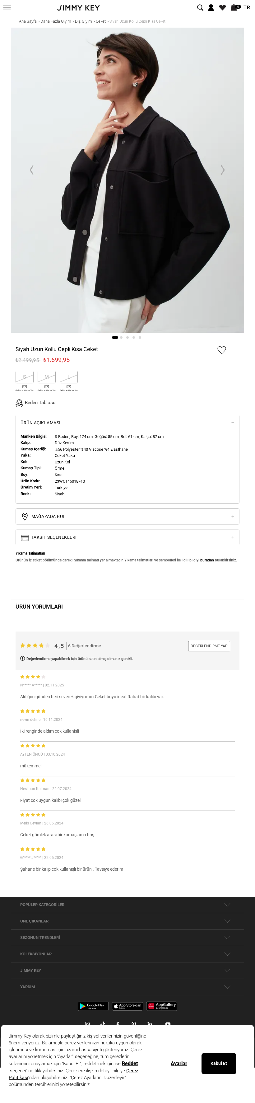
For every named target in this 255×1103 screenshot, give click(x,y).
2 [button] (121, 337)
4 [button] (133, 337)
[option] (127, 180)
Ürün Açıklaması (41, 422)
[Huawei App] (161, 1006)
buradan (207, 560)
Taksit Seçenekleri (53, 537)
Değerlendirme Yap (209, 646)
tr (246, 8)
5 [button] (140, 337)
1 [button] (115, 337)
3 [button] (127, 337)
